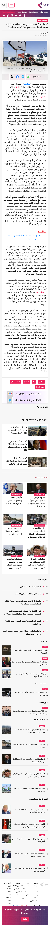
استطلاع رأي (25, 898)
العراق (9, 888)
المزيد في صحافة (41, 477)
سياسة (45, 689)
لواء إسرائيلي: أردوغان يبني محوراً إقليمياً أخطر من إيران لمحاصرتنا (36, 502)
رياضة (36, 895)
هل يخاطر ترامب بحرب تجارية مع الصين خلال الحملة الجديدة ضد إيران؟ (23, 602)
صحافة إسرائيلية (9, 12)
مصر (9, 900)
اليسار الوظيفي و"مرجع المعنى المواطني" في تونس (23, 622)
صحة (18, 895)
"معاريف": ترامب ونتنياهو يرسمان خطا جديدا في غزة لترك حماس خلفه (30, 663)
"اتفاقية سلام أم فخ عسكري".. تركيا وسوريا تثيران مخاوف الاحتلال (30, 855)
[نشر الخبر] (12, 77)
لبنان (9, 903)
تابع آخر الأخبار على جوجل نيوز (28, 394)
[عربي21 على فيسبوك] (24, 15)
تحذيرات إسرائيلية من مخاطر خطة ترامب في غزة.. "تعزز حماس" (25, 237)
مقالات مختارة (25, 892)
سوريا (9, 894)
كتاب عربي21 (25, 886)
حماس (44, 97)
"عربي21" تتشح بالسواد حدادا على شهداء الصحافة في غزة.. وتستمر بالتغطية (30, 712)
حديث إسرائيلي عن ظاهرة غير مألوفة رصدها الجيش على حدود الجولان (30, 731)
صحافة (44, 12)
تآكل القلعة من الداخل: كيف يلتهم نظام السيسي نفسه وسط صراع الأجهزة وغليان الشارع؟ (23, 612)
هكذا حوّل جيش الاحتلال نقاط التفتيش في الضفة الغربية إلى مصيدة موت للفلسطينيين (37, 533)
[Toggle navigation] (11, 5)
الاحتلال (26, 381)
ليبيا (9, 891)
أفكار (27, 895)
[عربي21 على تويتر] (20, 15)
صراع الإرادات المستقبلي (30, 587)
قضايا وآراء (26, 889)
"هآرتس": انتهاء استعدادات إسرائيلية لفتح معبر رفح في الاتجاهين (16, 461)
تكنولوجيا (17, 892)
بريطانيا (8, 897)
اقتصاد (36, 892)
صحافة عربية (33, 12)
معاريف (27, 84)
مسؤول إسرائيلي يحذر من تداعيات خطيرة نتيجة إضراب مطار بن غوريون (14, 563)
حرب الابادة (40, 387)
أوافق (25, 919)
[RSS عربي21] (4, 15)
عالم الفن (17, 889)
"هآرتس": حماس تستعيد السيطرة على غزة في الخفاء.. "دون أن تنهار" (32, 675)
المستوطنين (41, 292)
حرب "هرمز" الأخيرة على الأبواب (28, 594)
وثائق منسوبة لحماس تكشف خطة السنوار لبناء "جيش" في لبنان (29, 870)
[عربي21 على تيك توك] (8, 15)
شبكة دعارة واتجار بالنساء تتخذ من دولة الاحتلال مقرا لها (13, 531)
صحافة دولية (22, 12)
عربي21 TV (16, 886)
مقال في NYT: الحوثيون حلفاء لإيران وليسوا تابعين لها (29, 790)
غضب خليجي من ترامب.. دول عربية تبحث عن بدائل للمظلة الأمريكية (30, 811)
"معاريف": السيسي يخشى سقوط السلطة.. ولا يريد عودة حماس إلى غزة (17, 445)
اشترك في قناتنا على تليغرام (28, 400)
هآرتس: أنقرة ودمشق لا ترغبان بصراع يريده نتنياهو (14, 500)
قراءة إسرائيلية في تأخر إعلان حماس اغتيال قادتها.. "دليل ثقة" (31, 652)
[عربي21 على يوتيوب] (16, 15)
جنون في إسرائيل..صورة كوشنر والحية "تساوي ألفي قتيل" (28, 840)
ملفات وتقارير (34, 901)
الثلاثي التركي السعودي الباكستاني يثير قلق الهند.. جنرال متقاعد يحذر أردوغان (29, 825)
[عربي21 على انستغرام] (12, 15)
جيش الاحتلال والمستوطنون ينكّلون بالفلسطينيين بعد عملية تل (31, 694)
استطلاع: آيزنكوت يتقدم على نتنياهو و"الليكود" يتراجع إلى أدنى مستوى (36, 563)
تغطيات (36, 889)
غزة (17, 87)
